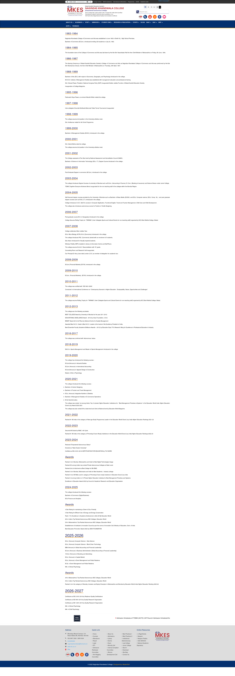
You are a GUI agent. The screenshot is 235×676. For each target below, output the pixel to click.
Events (110, 641)
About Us (110, 634)
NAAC (148, 22)
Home (94, 634)
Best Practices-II (127, 636)
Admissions (111, 636)
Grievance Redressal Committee (95, 650)
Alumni (125, 648)
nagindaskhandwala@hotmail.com (77, 644)
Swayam (140, 636)
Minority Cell (111, 645)
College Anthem (97, 1)
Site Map (125, 652)
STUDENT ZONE (106, 22)
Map (69, 649)
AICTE (67, 26)
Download (126, 650)
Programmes (131, 1)
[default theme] (157, 7)
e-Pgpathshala (142, 634)
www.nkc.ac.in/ (72, 646)
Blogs (143, 22)
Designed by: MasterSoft (122, 664)
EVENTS (135, 22)
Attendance (96, 638)
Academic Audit (144, 1)
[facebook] (159, 17)
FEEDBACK (75, 26)
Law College (126, 643)
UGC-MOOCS (142, 641)
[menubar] (116, 24)
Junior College (127, 645)
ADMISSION (95, 22)
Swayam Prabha (142, 638)
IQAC (154, 22)
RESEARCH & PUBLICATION (122, 22)
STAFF (87, 22)
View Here (169, 618)
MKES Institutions (107, 1)
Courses (95, 636)
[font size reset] (151, 7)
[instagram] (155, 17)
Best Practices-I (127, 634)
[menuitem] (69, 22)
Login (94, 643)
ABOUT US (69, 22)
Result (95, 641)
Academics (78, 22)
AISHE (137, 1)
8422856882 (71, 641)
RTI (94, 645)
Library (110, 638)
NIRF (159, 22)
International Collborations (119, 1)
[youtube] (150, 17)
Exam (109, 643)
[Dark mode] (160, 7)
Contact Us (126, 654)
